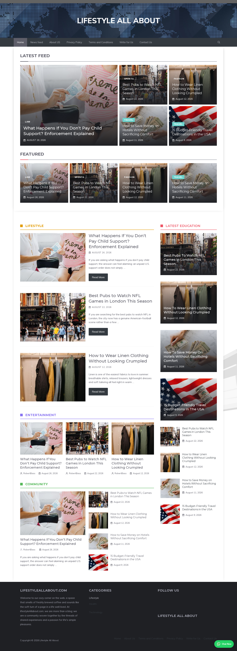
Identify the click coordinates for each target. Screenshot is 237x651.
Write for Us (126, 42)
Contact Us (146, 42)
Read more (98, 277)
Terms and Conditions (101, 42)
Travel (128, 120)
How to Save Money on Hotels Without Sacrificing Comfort (141, 130)
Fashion (179, 79)
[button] (218, 42)
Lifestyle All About (118, 20)
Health (93, 603)
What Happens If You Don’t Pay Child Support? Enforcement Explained (62, 131)
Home (20, 42)
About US (54, 42)
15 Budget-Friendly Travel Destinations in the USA (127, 557)
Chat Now (226, 644)
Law (27, 122)
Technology (96, 612)
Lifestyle (94, 597)
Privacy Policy (74, 42)
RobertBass (29, 473)
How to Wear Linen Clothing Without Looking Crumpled (187, 89)
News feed (36, 42)
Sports (128, 79)
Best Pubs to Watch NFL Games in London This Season (142, 89)
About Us (129, 638)
